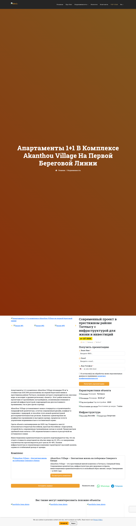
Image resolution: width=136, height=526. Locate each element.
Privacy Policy (97, 520)
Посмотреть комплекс (61, 475)
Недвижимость (80, 4)
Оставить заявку (45, 486)
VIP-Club (114, 4)
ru (121, 4)
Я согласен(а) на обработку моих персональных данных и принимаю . (100, 376)
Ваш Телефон (87, 366)
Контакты (104, 4)
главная (60, 4)
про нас (69, 4)
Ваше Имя (86, 350)
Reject (73, 523)
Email (83, 358)
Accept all (64, 523)
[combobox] (82, 369)
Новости (94, 4)
